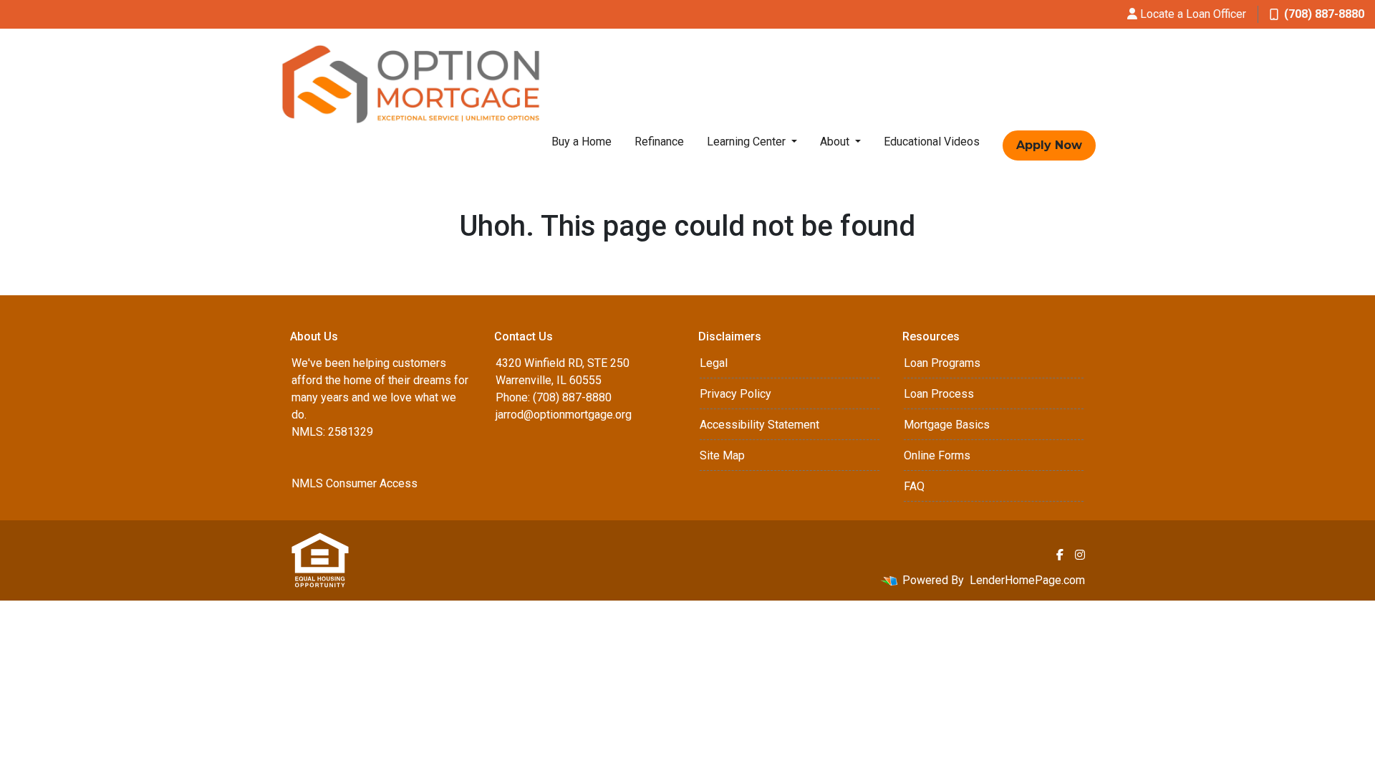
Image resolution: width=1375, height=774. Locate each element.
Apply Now (1049, 145)
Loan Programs (942, 363)
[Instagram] (1080, 554)
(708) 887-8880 (1324, 14)
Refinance (659, 141)
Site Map (722, 455)
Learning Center (747, 141)
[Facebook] (1059, 554)
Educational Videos (932, 141)
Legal (714, 363)
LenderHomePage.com (1027, 580)
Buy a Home (581, 141)
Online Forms (937, 455)
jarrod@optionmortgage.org (564, 414)
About (836, 141)
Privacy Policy (735, 394)
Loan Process (939, 394)
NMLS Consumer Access (354, 483)
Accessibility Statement (759, 424)
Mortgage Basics (947, 424)
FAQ (914, 486)
